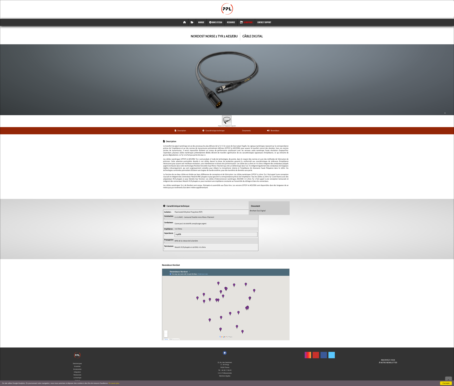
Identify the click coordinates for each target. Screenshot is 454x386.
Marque (201, 22)
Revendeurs (275, 131)
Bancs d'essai (216, 22)
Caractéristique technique (215, 131)
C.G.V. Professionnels (225, 373)
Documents (246, 131)
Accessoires (77, 369)
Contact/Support (264, 22)
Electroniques (77, 363)
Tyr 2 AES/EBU (228, 36)
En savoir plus (114, 383)
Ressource (231, 22)
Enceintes (77, 366)
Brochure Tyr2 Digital (258, 211)
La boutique (248, 22)
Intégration (77, 372)
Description (181, 131)
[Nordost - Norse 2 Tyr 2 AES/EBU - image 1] (226, 120)
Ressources (77, 375)
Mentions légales (224, 376)
